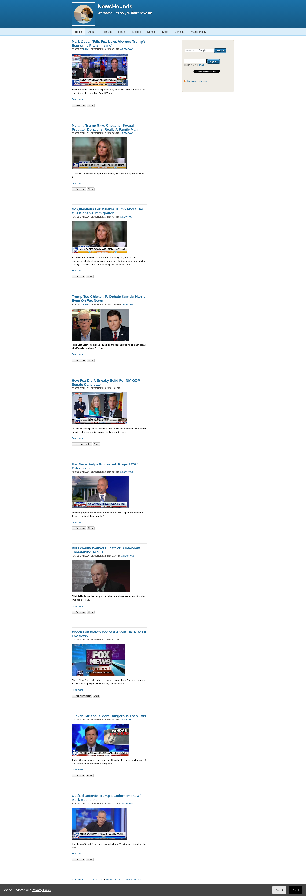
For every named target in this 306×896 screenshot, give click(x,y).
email (201, 65)
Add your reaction (83, 444)
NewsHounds (115, 6)
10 (107, 879)
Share (90, 105)
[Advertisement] (109, 113)
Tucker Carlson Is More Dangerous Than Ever (109, 716)
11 (111, 879)
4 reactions (126, 49)
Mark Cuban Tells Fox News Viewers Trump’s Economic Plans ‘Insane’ (109, 44)
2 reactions (126, 133)
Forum (121, 31)
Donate (151, 31)
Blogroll (136, 31)
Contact (179, 31)
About (91, 31)
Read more (77, 99)
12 (114, 879)
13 (118, 879)
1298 (127, 879)
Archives (107, 31)
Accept (279, 890)
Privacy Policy (198, 31)
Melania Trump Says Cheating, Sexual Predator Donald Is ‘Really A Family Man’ (105, 127)
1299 (133, 879)
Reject (295, 890)
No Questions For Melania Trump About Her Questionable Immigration (107, 211)
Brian (86, 49)
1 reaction (126, 217)
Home (78, 31)
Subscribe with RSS (197, 81)
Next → (141, 879)
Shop (165, 31)
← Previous (77, 879)
